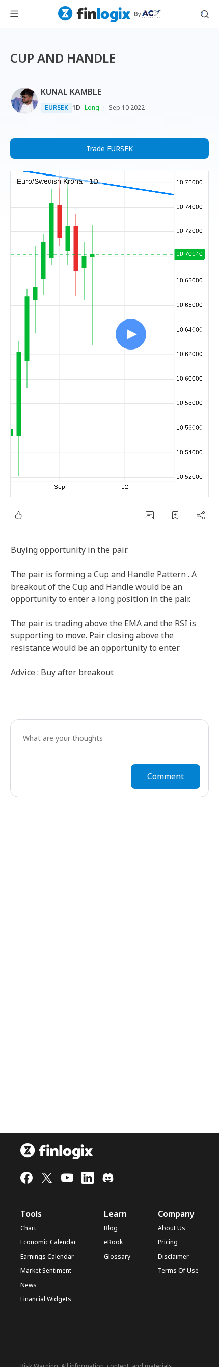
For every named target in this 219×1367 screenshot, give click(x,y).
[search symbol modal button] (205, 14)
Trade (109, 148)
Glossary (117, 1257)
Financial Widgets (45, 1299)
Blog (111, 1228)
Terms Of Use (178, 1271)
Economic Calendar (48, 1242)
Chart (28, 1228)
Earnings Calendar (47, 1257)
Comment (165, 776)
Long (92, 107)
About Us (171, 1228)
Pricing (168, 1242)
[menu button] (14, 14)
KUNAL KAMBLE (71, 91)
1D (76, 108)
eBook (113, 1242)
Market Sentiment (45, 1271)
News (28, 1285)
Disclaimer (173, 1257)
